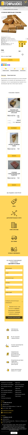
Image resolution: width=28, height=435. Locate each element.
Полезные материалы (6, 398)
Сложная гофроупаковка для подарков (14, 174)
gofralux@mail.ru (6, 404)
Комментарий (9, 292)
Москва (2, 400)
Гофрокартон (18, 390)
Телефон (8, 282)
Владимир (3, 415)
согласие (22, 427)
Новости (3, 396)
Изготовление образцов (6, 390)
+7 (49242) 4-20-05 (7, 417)
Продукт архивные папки (14, 145)
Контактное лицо (10, 278)
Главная (3, 7)
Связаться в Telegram (8, 410)
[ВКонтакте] (2, 65)
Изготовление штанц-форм (7, 384)
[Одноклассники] (3, 65)
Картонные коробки (19, 384)
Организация (9, 268)
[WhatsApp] (5, 65)
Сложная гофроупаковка (19, 7)
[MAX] (9, 65)
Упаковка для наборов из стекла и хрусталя (14, 111)
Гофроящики (18, 396)
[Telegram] (7, 65)
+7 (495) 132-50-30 (7, 402)
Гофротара (17, 382)
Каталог (9, 7)
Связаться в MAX (7, 412)
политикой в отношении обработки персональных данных (13, 428)
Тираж (7, 287)
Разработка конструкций (6, 382)
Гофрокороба (18, 392)
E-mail (7, 273)
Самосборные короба (20, 394)
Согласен (14, 432)
